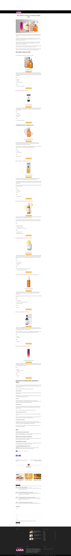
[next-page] (29, 482)
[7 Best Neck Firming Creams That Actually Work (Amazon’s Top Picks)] (37, 476)
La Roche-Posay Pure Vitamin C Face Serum (25, 201)
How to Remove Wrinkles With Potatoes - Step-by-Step (25, 492)
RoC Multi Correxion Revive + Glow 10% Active (25, 55)
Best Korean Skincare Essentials (22, 487)
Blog (49, 11)
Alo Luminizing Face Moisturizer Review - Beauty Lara (25, 502)
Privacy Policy (51, 555)
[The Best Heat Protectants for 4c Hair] (31, 539)
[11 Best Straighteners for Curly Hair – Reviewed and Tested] (31, 536)
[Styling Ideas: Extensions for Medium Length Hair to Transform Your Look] (31, 532)
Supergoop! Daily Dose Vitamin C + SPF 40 (24, 238)
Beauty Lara (28, 466)
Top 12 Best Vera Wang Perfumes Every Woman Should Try (22, 460)
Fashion (44, 11)
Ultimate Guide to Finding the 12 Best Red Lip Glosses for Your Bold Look (36, 460)
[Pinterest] (20, 455)
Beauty (41, 11)
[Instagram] (46, 549)
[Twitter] (18, 455)
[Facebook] (16, 455)
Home (38, 11)
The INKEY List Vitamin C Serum (22, 90)
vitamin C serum (39, 39)
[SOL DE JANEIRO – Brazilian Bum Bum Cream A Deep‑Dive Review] (29, 476)
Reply (18, 504)
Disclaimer (42, 555)
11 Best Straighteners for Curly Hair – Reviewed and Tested (37, 535)
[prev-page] (27, 482)
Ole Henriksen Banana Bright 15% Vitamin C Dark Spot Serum (28, 274)
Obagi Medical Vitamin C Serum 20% (23, 311)
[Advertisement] (22, 5)
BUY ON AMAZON (28, 235)
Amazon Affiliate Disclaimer (46, 555)
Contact (52, 11)
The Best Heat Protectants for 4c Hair (37, 539)
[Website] (52, 549)
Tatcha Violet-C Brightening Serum (23, 346)
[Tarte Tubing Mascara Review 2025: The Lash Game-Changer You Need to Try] (20, 476)
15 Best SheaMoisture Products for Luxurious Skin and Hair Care (26, 497)
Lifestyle (47, 11)
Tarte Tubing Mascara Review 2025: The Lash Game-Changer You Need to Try (20, 480)
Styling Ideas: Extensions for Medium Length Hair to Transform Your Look (37, 532)
